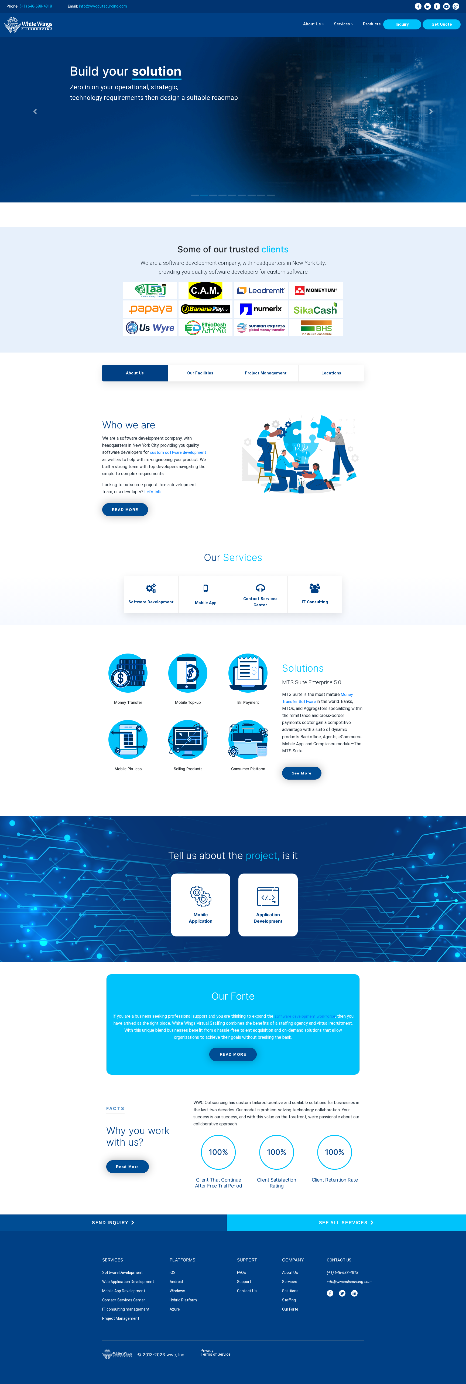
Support (244, 1282)
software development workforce (304, 1016)
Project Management (266, 373)
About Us (312, 24)
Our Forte (290, 1309)
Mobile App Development (123, 1291)
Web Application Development (128, 1282)
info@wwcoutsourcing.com (345, 1282)
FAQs (241, 1272)
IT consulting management (125, 1309)
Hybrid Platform (183, 1300)
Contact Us (247, 1291)
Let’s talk (153, 491)
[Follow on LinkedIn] (354, 1292)
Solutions (290, 1291)
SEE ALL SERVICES (343, 1222)
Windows (177, 1291)
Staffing (289, 1300)
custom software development (178, 452)
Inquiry (402, 24)
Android (176, 1282)
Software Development (151, 602)
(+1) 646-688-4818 (36, 6)
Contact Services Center (260, 601)
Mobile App (206, 602)
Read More (127, 1167)
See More (302, 773)
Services (342, 24)
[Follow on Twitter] (342, 1292)
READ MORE (125, 509)
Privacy (207, 1350)
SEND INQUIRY (110, 1222)
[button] (35, 111)
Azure (175, 1309)
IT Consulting (315, 602)
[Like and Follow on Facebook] (330, 1292)
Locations (331, 373)
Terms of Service (216, 1354)
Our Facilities (200, 373)
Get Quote (441, 24)
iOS (173, 1272)
